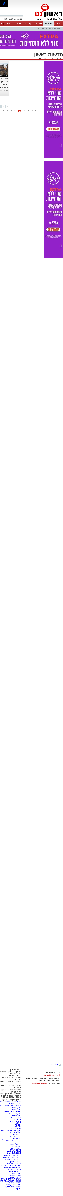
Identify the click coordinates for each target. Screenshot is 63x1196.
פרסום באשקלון (14, 1161)
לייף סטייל (16, 1092)
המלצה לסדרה (14, 1109)
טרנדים (18, 1094)
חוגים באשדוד (15, 1173)
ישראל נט (17, 1134)
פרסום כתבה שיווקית (12, 1187)
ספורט (10, 1082)
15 (15, 110)
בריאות (9, 1094)
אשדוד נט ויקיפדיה (13, 1185)
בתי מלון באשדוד (14, 1144)
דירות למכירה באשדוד (12, 1156)
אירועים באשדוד (14, 1169)
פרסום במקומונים (14, 1148)
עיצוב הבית (16, 1119)
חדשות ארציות (44, 28)
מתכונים (17, 1127)
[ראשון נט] (56, 1065)
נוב (3, 106)
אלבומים (17, 1080)
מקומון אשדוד (15, 1132)
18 (28, 110)
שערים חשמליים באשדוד (11, 1179)
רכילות (18, 1082)
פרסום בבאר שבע (14, 1163)
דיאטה (18, 1123)
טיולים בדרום (15, 1117)
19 (32, 110)
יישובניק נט (16, 1146)
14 (11, 110)
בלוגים (11, 1072)
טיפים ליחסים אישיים (12, 1111)
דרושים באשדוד (14, 1171)
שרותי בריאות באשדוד (12, 1167)
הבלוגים (17, 1088)
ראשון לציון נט (15, 1100)
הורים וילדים (16, 1129)
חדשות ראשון (44, 58)
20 (36, 110)
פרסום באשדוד (14, 1183)
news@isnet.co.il (52, 1075)
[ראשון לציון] (43, 20)
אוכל (18, 23)
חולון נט (18, 1188)
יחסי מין (18, 1125)
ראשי (59, 23)
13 (7, 110)
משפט (57, 28)
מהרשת (9, 23)
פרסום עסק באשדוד (13, 1159)
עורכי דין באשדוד (14, 1177)
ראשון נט (58, 58)
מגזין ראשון (15, 1070)
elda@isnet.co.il (39, 1083)
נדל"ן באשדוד (15, 1136)
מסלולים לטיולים (14, 1115)
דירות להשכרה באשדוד (11, 1158)
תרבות (38, 23)
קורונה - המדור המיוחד (12, 1098)
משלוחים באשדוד (14, 1152)
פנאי (19, 1072)
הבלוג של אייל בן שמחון (11, 1090)
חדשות (49, 23)
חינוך (19, 1086)
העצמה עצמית (15, 1113)
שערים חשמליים (14, 1103)
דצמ (7, 106)
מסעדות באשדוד (14, 1154)
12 (3, 110)
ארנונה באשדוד (14, 1175)
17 (24, 110)
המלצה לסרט (15, 1107)
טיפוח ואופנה (15, 1121)
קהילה (28, 23)
